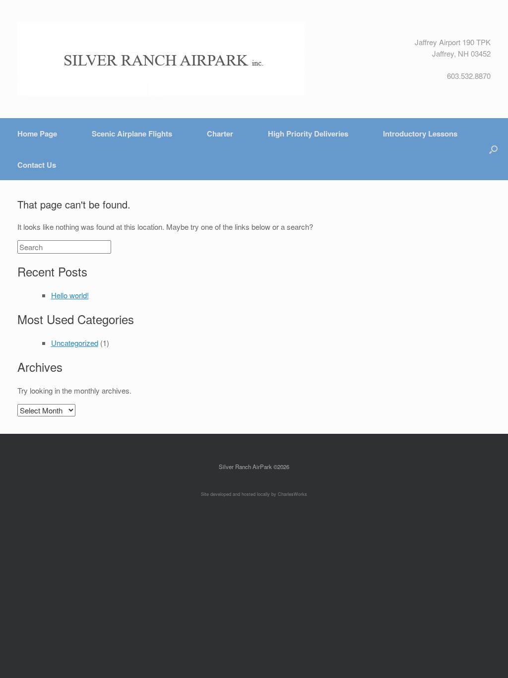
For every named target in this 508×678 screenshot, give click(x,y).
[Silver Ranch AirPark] (161, 59)
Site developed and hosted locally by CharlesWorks (254, 494)
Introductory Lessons (420, 133)
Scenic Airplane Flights (132, 133)
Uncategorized (74, 343)
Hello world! (70, 295)
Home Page (37, 133)
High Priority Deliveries (308, 133)
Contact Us (36, 164)
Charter (220, 133)
